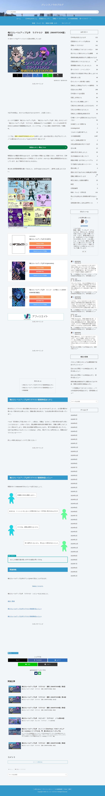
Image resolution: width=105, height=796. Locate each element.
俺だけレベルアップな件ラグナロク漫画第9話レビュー (25, 616)
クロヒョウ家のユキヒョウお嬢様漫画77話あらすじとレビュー (84, 363)
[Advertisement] (38, 96)
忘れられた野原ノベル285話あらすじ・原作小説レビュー (84, 376)
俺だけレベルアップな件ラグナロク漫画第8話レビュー (38, 387)
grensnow (84, 226)
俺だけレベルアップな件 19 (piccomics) (41, 263)
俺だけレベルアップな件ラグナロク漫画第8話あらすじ (38, 385)
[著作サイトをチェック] (36, 673)
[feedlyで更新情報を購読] (39, 673)
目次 (35, 381)
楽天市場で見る (40, 247)
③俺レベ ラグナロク (13, 653)
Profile (65, 789)
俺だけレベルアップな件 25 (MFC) (40, 239)
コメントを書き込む (38, 762)
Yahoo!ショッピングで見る (40, 251)
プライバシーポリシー (47, 789)
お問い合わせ (37, 789)
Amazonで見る (40, 243)
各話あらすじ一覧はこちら (37, 147)
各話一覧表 (11, 601)
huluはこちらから (37, 586)
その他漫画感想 (58, 789)
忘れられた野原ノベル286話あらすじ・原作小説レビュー (84, 370)
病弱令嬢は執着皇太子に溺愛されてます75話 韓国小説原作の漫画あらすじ (84, 383)
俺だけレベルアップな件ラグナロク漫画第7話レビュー (25, 609)
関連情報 (25, 390)
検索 (70, 789)
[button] (97, 12)
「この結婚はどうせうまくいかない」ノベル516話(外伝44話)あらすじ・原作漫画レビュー (84, 390)
